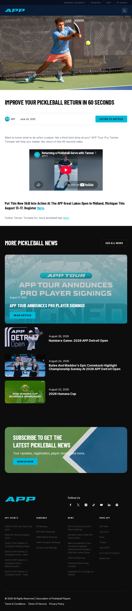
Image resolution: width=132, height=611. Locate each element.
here (40, 207)
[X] (78, 504)
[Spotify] (116, 504)
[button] (124, 10)
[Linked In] (109, 504)
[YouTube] (101, 504)
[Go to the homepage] (20, 499)
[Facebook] (70, 504)
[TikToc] (93, 504)
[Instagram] (86, 504)
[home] (15, 10)
